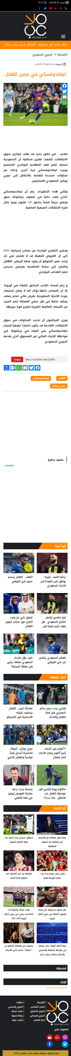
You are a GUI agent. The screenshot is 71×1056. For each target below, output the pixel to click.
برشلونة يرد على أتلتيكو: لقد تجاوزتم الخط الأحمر (19, 876)
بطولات (19, 1002)
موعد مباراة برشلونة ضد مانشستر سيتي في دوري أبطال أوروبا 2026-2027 (18, 914)
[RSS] (66, 8)
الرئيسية (62, 54)
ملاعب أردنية (17, 1011)
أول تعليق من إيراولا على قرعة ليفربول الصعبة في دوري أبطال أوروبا (52, 914)
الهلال (8, 261)
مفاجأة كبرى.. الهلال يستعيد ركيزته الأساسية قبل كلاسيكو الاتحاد (20, 712)
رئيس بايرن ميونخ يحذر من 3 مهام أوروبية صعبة (52, 876)
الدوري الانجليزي (37, 1011)
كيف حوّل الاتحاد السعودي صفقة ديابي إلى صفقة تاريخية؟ (20, 662)
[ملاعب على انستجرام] (61, 8)
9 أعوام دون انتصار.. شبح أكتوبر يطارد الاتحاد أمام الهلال (52, 753)
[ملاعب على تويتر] (45, 8)
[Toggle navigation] (63, 36)
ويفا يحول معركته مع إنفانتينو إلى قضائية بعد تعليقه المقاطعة (52, 842)
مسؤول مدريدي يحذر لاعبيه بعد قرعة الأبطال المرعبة (19, 840)
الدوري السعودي (42, 54)
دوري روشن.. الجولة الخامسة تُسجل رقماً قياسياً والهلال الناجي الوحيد (20, 753)
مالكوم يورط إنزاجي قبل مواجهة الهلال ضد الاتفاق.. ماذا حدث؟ (52, 793)
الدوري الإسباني (37, 1015)
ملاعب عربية (17, 1020)
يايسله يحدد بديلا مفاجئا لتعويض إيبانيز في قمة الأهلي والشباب (20, 793)
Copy (17, 359)
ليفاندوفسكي (47, 170)
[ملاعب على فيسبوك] (40, 8)
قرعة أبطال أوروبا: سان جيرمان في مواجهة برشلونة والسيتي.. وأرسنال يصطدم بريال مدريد (52, 950)
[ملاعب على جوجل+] (56, 8)
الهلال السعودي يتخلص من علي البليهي (52, 660)
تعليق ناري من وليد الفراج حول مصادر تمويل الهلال (19, 621)
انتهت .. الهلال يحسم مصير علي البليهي (20, 579)
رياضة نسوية (17, 1015)
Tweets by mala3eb (57, 988)
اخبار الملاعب (39, 1020)
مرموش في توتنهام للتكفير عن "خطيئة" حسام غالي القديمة (18, 948)
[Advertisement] (35, 221)
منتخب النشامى (38, 1006)
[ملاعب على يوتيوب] (51, 8)
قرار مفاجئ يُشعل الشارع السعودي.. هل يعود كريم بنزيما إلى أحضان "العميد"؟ (53, 621)
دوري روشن (59, 386)
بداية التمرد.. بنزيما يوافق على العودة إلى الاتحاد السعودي (53, 581)
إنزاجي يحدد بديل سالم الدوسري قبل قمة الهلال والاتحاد (53, 712)
